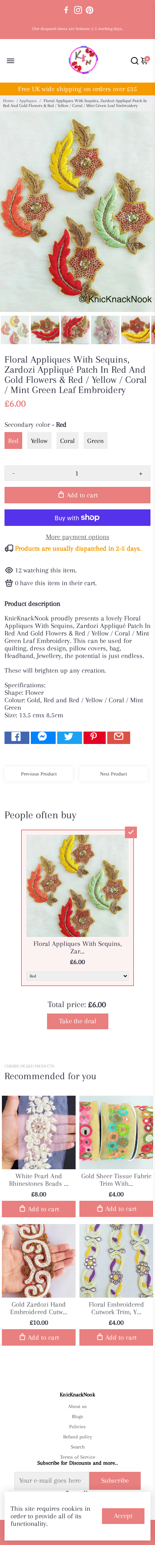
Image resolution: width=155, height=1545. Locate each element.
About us (77, 1406)
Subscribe (115, 1480)
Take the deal (77, 1021)
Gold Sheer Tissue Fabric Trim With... (116, 1179)
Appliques (28, 100)
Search (78, 1447)
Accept (123, 1515)
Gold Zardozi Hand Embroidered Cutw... (38, 1308)
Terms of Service (77, 1457)
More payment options (77, 537)
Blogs (77, 1416)
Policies (77, 1426)
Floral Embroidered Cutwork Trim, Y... (116, 1308)
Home (8, 100)
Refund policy (77, 1437)
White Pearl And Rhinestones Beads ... (38, 1179)
